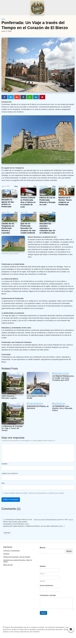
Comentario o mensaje (48, 595)
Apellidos (42, 581)
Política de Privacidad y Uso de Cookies (16, 557)
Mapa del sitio (8, 564)
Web (3, 483)
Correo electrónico (9, 473)
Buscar (43, 547)
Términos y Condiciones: (11, 550)
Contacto (6, 553)
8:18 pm (70, 519)
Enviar (43, 613)
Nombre (4, 464)
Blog (3, 19)
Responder (7, 532)
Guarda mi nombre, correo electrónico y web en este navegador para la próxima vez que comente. (34, 493)
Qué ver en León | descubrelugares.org (46, 519)
